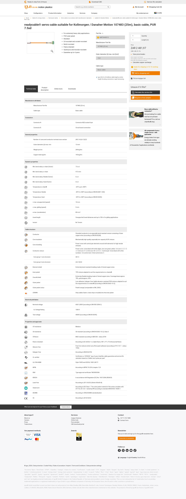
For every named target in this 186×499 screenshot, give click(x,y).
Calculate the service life (142, 93)
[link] (145, 93)
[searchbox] (91, 7)
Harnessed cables (53, 18)
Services (82, 13)
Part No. (98, 33)
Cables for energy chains (38, 18)
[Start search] (108, 7)
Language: (126, 457)
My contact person (142, 13)
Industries (70, 13)
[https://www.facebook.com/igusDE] (119, 450)
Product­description (45, 89)
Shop (26, 13)
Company (94, 13)
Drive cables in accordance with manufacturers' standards (76, 18)
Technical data (31, 89)
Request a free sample (141, 98)
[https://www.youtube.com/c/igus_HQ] (131, 450)
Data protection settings (94, 465)
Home (27, 18)
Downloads (72, 89)
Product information (54, 13)
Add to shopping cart (140, 73)
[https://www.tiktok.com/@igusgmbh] (134, 450)
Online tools (58, 89)
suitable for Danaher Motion (102, 18)
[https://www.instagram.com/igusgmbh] (123, 450)
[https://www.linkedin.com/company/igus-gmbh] (127, 450)
